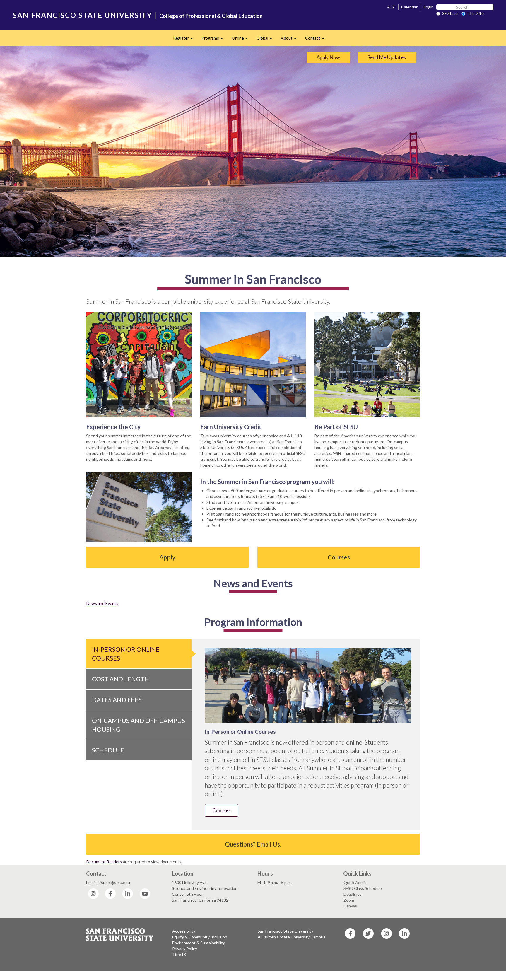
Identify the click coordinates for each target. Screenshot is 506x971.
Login (429, 6)
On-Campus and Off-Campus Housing (138, 725)
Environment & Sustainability (198, 942)
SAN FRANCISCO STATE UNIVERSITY (82, 15)
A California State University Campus (291, 936)
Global (266, 39)
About (291, 39)
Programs (214, 39)
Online (242, 39)
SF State (450, 13)
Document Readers (104, 861)
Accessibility (183, 931)
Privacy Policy (184, 948)
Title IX (179, 954)
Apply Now (328, 57)
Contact (317, 39)
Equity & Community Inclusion (199, 936)
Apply (167, 557)
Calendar (409, 6)
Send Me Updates (386, 57)
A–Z (391, 6)
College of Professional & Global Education (211, 16)
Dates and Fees (117, 699)
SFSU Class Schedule (362, 888)
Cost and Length (120, 678)
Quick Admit (354, 882)
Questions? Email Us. (253, 844)
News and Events (102, 603)
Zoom (348, 899)
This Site (475, 13)
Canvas (350, 905)
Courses (339, 557)
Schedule (108, 750)
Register (185, 39)
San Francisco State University (285, 931)
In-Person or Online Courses (126, 654)
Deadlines (352, 894)
